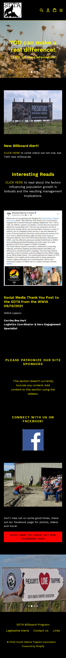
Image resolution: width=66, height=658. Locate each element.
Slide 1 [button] (29, 72)
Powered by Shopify (33, 646)
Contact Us (40, 630)
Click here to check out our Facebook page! (33, 536)
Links (56, 630)
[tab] (29, 72)
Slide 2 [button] (32, 72)
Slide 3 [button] (34, 72)
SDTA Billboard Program (33, 624)
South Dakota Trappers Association (36, 642)
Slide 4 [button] (37, 72)
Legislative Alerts (17, 630)
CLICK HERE (12, 153)
